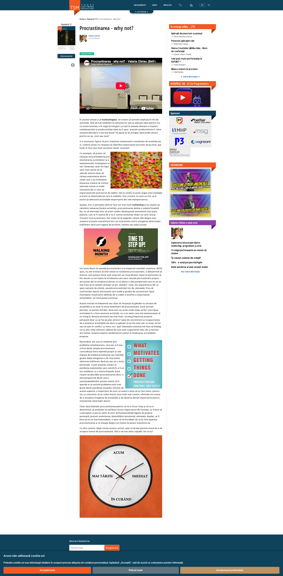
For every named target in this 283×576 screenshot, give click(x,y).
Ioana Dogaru (180, 64)
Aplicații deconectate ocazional (186, 33)
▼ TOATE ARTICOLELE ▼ (190, 76)
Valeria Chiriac (94, 36)
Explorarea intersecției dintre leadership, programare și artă (186, 244)
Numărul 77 (92, 19)
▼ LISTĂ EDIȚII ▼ (141, 12)
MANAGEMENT (87, 54)
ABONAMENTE (140, 5)
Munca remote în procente (184, 69)
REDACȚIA (168, 5)
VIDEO (154, 5)
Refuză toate (136, 570)
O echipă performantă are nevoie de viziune (189, 252)
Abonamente (66, 56)
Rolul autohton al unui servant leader (189, 267)
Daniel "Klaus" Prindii (182, 54)
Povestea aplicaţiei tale (182, 40)
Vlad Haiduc (179, 72)
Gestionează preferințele (229, 570)
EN (209, 5)
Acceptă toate (47, 570)
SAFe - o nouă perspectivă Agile (186, 262)
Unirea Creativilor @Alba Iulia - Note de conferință (189, 50)
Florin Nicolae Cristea (183, 36)
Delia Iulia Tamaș (181, 44)
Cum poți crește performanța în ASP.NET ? (186, 60)
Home (82, 19)
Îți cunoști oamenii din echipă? (186, 257)
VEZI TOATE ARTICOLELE (190, 271)
